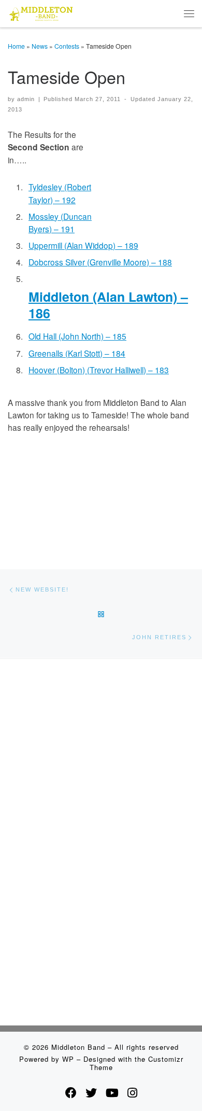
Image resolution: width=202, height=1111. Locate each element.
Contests (66, 45)
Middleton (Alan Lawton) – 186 (108, 304)
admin (26, 99)
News (40, 45)
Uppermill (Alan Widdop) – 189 (83, 245)
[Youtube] (112, 1092)
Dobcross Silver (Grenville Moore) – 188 (100, 262)
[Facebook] (71, 1092)
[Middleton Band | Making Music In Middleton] (41, 12)
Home (16, 45)
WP (68, 1059)
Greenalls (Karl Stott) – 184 (76, 353)
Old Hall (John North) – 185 (77, 336)
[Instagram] (132, 1092)
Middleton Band (78, 1047)
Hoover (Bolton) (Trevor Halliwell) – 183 (98, 369)
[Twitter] (91, 1092)
